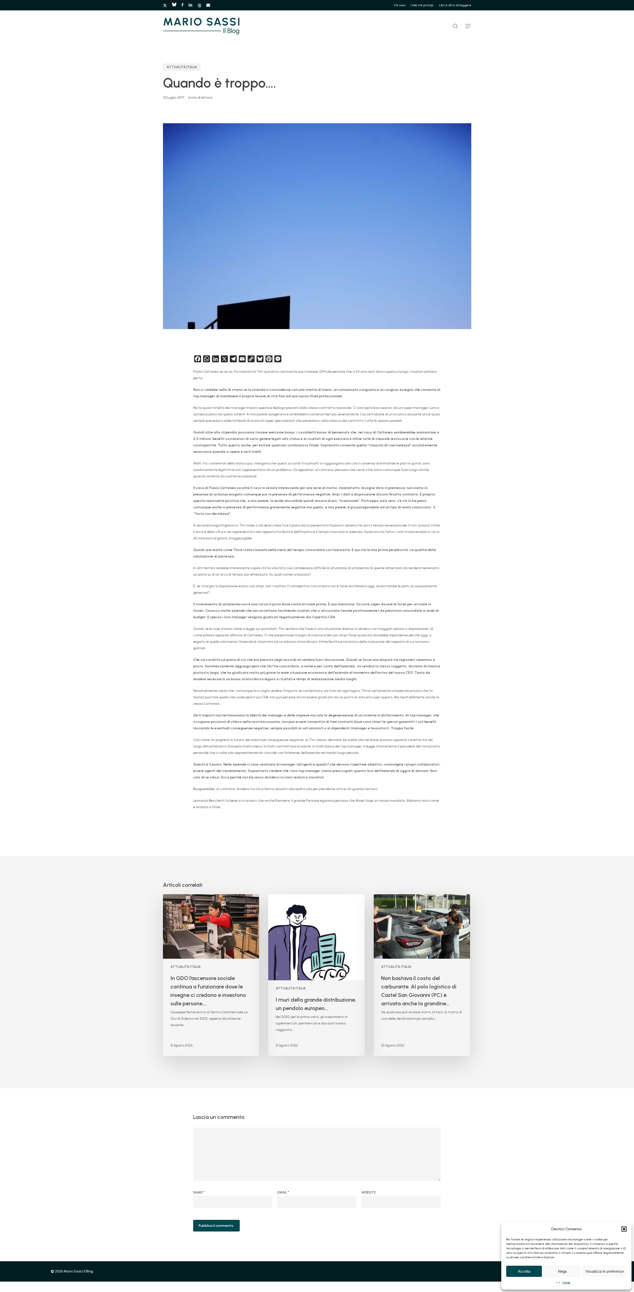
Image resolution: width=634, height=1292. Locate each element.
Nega (562, 1271)
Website (369, 1192)
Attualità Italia (182, 67)
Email (283, 1192)
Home (566, 1282)
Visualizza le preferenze (604, 1271)
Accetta (524, 1271)
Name (199, 1192)
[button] (624, 1229)
